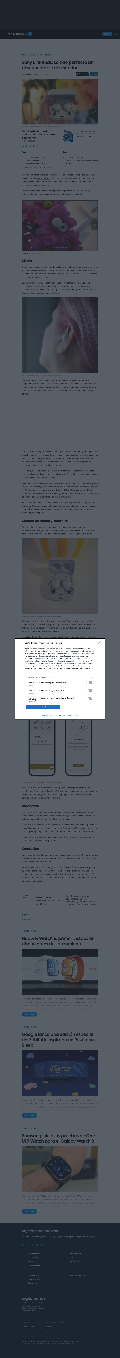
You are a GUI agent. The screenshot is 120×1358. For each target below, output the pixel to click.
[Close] (100, 643)
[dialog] (60, 679)
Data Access (60, 715)
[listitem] (60, 677)
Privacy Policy (73, 715)
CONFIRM (43, 707)
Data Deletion (47, 715)
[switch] (89, 682)
